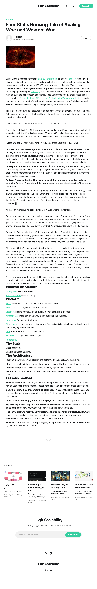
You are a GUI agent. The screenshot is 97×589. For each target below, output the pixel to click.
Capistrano (11, 320)
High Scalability (48, 6)
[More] (13, 6)
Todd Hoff (17, 37)
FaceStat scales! (13, 295)
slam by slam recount (47, 79)
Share (85, 38)
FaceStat (72, 79)
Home (6, 6)
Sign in (74, 6)
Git (7, 324)
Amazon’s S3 (12, 316)
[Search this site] (66, 6)
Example (9, 19)
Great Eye (35, 91)
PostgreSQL (11, 340)
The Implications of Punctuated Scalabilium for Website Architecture (51, 98)
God (8, 331)
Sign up (48, 570)
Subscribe (86, 6)
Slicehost (10, 312)
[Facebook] (51, 553)
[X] (46, 553)
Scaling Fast (11, 291)
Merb (8, 303)
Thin (8, 308)
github (16, 324)
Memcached (11, 336)
